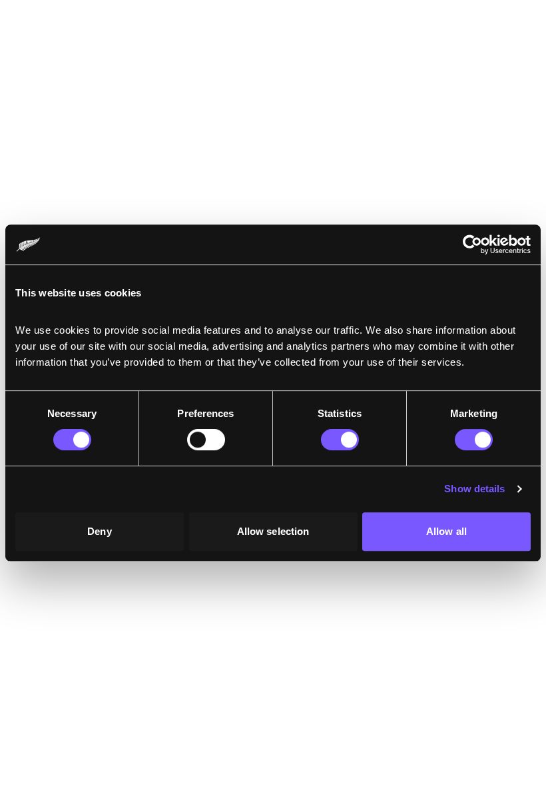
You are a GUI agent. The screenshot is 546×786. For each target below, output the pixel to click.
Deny (99, 531)
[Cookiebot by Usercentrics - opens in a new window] (472, 244)
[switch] (206, 439)
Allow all (446, 531)
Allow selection (273, 531)
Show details (474, 488)
